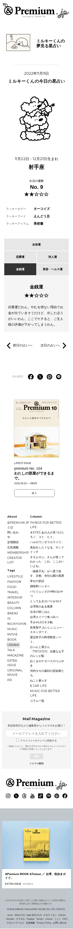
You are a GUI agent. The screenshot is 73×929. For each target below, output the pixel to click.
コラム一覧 (37, 701)
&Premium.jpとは (18, 525)
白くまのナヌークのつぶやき (47, 663)
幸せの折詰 (37, 581)
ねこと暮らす (38, 680)
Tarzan (40, 918)
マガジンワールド (15, 922)
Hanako (10, 918)
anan (10, 915)
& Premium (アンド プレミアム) (36, 12)
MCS (64, 918)
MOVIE (12, 634)
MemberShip (18, 552)
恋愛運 (20, 257)
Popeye (30, 918)
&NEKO (12, 613)
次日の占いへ (50, 345)
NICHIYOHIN (16, 624)
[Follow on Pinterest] (57, 796)
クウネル (20, 918)
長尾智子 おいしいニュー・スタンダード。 (47, 630)
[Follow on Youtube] (32, 796)
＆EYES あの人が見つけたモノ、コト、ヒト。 (47, 535)
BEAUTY (13, 603)
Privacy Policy (44, 922)
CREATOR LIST (14, 560)
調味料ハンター (40, 586)
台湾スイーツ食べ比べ (44, 617)
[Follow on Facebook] (65, 796)
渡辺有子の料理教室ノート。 (45, 639)
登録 (36, 756)
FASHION (14, 582)
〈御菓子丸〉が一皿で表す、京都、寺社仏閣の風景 (47, 573)
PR (9, 680)
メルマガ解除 (36, 763)
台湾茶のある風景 (41, 606)
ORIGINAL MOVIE (15, 673)
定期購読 (13, 542)
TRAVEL (13, 592)
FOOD (11, 587)
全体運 (36, 244)
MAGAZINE (15, 655)
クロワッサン (50, 915)
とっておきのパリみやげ (45, 601)
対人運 (52, 257)
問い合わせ (13, 535)
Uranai (13, 645)
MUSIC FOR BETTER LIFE (45, 693)
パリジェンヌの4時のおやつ (46, 594)
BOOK (11, 639)
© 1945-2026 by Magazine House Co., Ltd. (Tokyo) (36, 909)
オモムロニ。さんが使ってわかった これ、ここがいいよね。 (47, 561)
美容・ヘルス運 (53, 269)
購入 (34, 493)
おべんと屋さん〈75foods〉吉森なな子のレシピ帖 (47, 651)
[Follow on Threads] (24, 796)
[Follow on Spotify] (49, 796)
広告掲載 (13, 547)
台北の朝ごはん (40, 612)
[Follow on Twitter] (16, 796)
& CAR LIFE (38, 686)
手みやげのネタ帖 (41, 622)
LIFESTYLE (15, 576)
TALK (11, 650)
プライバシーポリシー (41, 746)
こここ (57, 918)
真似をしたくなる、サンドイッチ (47, 550)
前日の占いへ (22, 345)
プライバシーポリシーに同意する (38, 740)
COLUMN (14, 608)
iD (9, 618)
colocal (49, 918)
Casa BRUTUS (34, 915)
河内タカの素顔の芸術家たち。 (47, 673)
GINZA (62, 915)
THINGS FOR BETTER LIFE (45, 525)
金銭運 (20, 269)
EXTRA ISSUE (12, 663)
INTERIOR (14, 597)
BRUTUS (20, 915)
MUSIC (12, 629)
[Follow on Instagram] (8, 796)
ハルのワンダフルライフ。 (47, 542)
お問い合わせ (60, 922)
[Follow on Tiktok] (40, 796)
